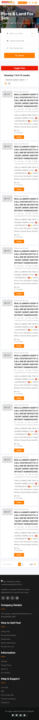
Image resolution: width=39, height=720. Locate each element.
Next (31, 564)
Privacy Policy (6, 665)
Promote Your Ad (7, 647)
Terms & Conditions (8, 699)
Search (21, 55)
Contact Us (5, 703)
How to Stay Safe (7, 695)
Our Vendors (5, 673)
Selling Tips (5, 631)
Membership (5, 639)
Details (19, 137)
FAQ (2, 691)
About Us (4, 669)
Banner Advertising (8, 643)
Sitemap (4, 661)
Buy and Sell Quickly (8, 635)
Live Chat (4, 687)
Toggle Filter (19, 68)
